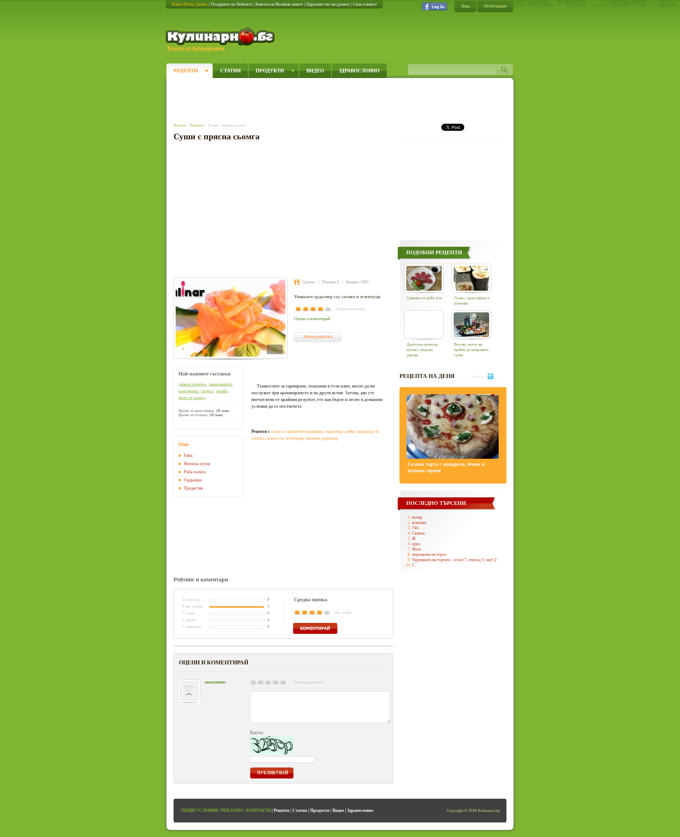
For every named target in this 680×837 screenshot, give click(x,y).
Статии (230, 70)
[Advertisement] (303, 99)
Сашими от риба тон (424, 298)
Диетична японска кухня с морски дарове (422, 349)
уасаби (221, 391)
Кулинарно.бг (221, 39)
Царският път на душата (327, 4)
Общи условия (199, 810)
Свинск (418, 533)
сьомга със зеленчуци (285, 438)
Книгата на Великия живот (279, 4)
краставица (188, 391)
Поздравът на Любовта (231, 4)
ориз (416, 543)
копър (417, 517)
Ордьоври (193, 480)
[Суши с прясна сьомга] (230, 318)
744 (415, 527)
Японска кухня (197, 463)
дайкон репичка (192, 384)
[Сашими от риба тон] (424, 278)
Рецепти (186, 70)
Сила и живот (365, 4)
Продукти (270, 70)
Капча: (257, 732)
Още (183, 444)
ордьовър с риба (339, 431)
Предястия (193, 488)
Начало (180, 125)
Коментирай (315, 628)
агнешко (419, 522)
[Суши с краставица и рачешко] (471, 278)
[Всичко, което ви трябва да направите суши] (471, 324)
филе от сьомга (191, 397)
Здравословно (359, 70)
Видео (315, 70)
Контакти (258, 810)
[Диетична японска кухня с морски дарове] (424, 324)
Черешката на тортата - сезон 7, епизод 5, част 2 (454, 559)
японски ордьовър (322, 438)
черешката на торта (429, 554)
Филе (416, 549)
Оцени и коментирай (312, 318)
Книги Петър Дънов (189, 4)
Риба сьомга (194, 471)
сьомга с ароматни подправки (297, 431)
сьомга (207, 391)
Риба (188, 455)
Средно (308, 282)
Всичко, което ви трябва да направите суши (471, 349)
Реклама (232, 810)
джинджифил (220, 384)
